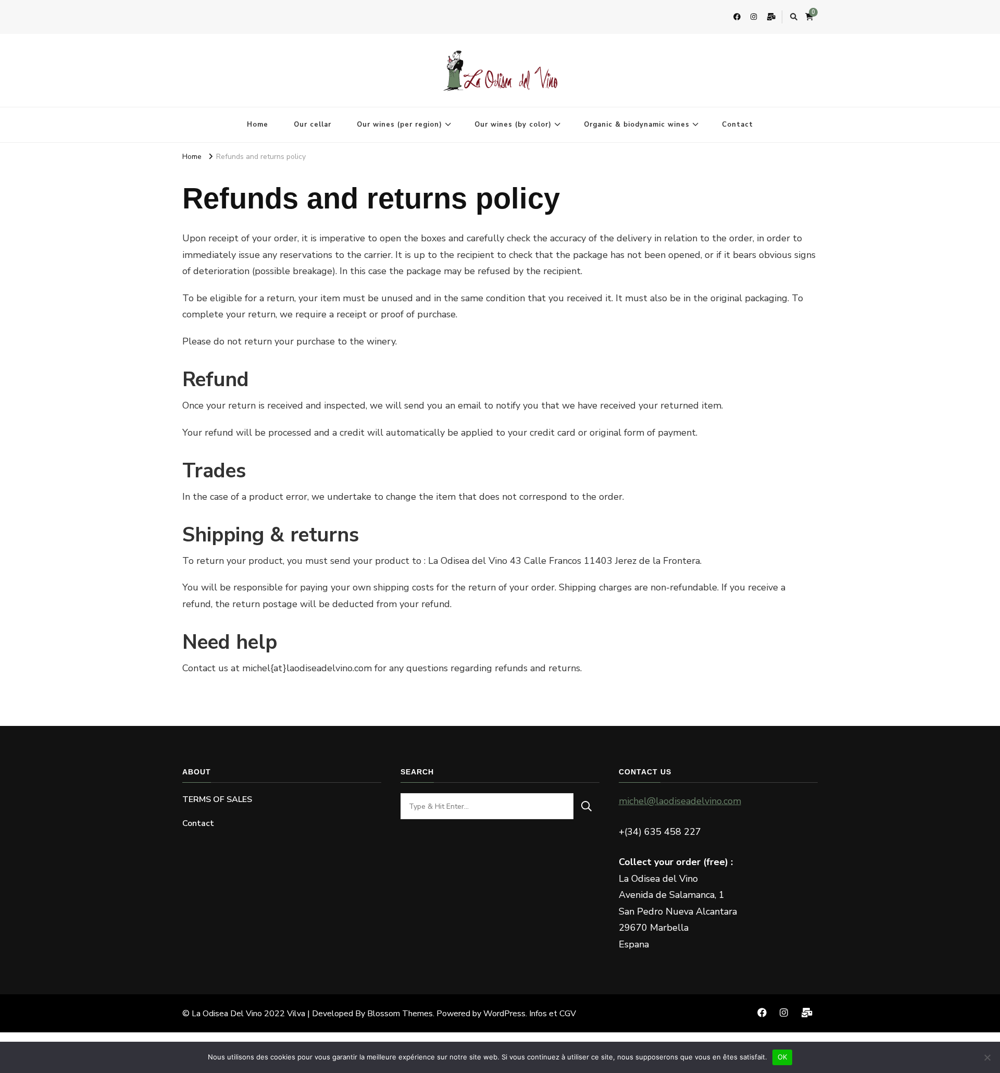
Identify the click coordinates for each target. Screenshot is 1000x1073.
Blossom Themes (400, 1013)
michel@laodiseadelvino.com (680, 801)
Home (257, 124)
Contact (737, 124)
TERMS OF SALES (217, 799)
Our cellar (312, 124)
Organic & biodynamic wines (637, 124)
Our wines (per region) (399, 124)
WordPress (504, 1013)
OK (783, 1057)
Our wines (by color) (513, 124)
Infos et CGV (552, 1013)
